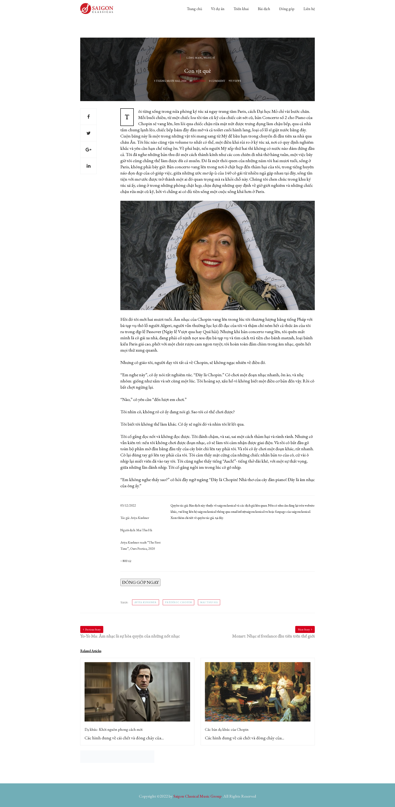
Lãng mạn (194, 57)
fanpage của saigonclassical (292, 511)
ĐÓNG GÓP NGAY (140, 582)
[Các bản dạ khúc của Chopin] (257, 694)
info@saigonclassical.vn (253, 511)
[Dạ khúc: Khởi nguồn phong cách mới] (137, 694)
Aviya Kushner (145, 602)
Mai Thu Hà (209, 602)
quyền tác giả (205, 518)
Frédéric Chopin (178, 602)
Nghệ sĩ (209, 57)
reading (199, 81)
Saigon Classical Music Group (197, 796)
